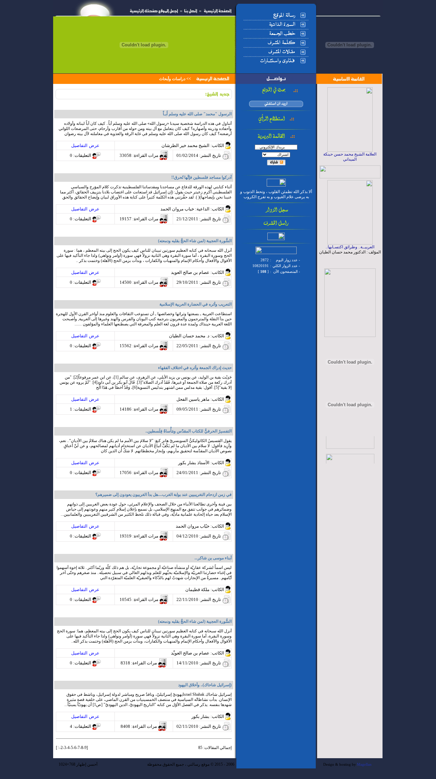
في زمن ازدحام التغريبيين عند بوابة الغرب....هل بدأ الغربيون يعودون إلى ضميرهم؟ (163, 494)
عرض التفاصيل (85, 145)
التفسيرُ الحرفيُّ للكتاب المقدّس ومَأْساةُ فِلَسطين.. (188, 431)
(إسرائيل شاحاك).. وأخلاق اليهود (205, 684)
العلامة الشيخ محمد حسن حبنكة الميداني (349, 157)
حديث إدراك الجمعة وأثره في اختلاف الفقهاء (195, 367)
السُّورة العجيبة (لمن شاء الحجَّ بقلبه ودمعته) (195, 240)
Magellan (364, 764)
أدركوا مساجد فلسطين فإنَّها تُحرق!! (201, 177)
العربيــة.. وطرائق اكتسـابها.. (350, 247)
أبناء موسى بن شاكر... (213, 558)
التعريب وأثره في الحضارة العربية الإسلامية (195, 304)
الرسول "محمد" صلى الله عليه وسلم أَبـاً (197, 114)
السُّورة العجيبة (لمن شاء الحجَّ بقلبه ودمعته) (195, 621)
